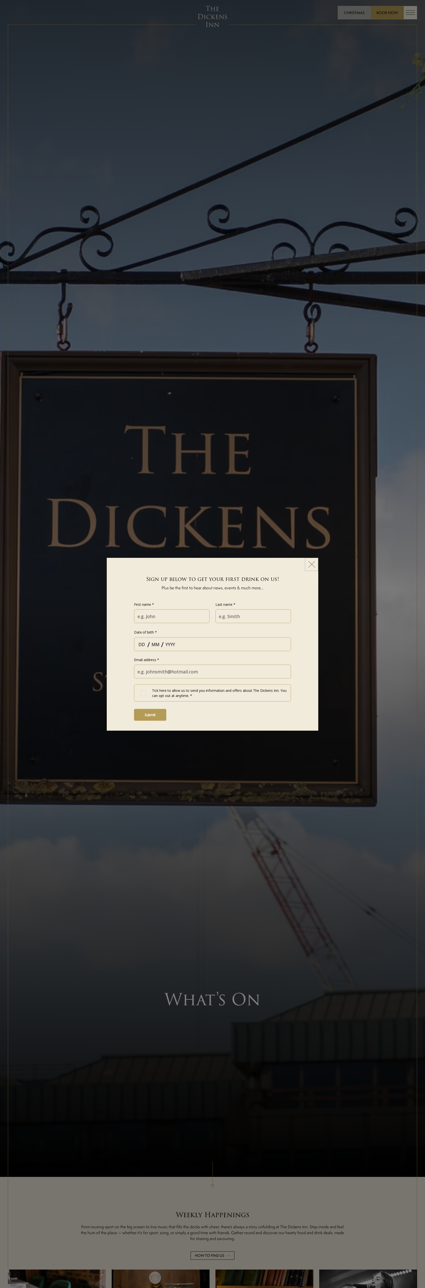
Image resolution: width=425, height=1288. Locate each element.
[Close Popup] (311, 564)
